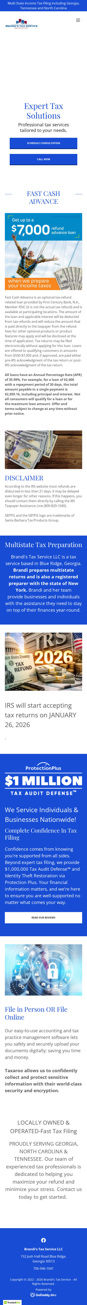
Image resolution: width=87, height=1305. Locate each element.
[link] (22, 20)
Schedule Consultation (43, 143)
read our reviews (43, 917)
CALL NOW (43, 159)
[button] (78, 20)
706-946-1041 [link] (43, 1268)
